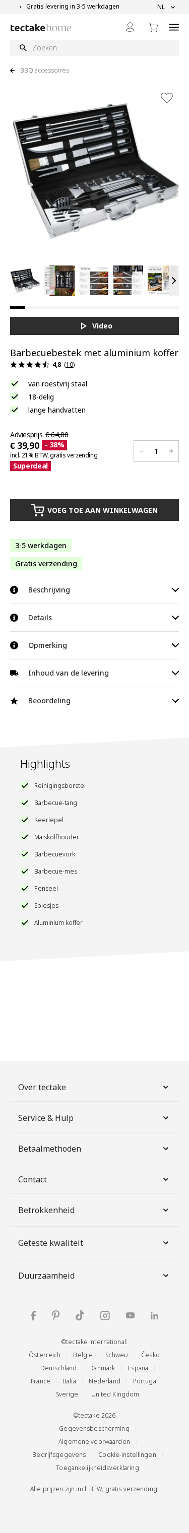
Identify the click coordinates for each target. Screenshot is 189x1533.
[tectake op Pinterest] (55, 1315)
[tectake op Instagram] (105, 1315)
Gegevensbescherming (94, 1428)
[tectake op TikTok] (80, 1315)
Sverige (67, 1394)
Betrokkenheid (46, 1210)
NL (161, 7)
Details (40, 617)
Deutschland (58, 1368)
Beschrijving (49, 589)
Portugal (145, 1381)
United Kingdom (115, 1394)
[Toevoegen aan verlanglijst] (167, 98)
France (40, 1381)
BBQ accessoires (44, 70)
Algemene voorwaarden (94, 1441)
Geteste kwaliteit (50, 1242)
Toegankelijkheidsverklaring (97, 1467)
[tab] (17, 307)
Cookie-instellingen (127, 1454)
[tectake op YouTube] (130, 1315)
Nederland (104, 1381)
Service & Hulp (46, 1117)
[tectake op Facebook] (33, 1315)
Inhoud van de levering (68, 673)
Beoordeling (49, 700)
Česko (150, 1355)
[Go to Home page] (41, 27)
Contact (32, 1179)
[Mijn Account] (130, 27)
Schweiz (117, 1355)
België (83, 1355)
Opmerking (47, 645)
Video (102, 325)
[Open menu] (174, 27)
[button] (25, 280)
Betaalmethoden (49, 1148)
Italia (69, 1381)
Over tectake (42, 1087)
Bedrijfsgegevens (59, 1454)
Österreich (44, 1355)
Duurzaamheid (46, 1275)
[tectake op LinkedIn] (154, 1315)
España (138, 1368)
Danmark (102, 1368)
